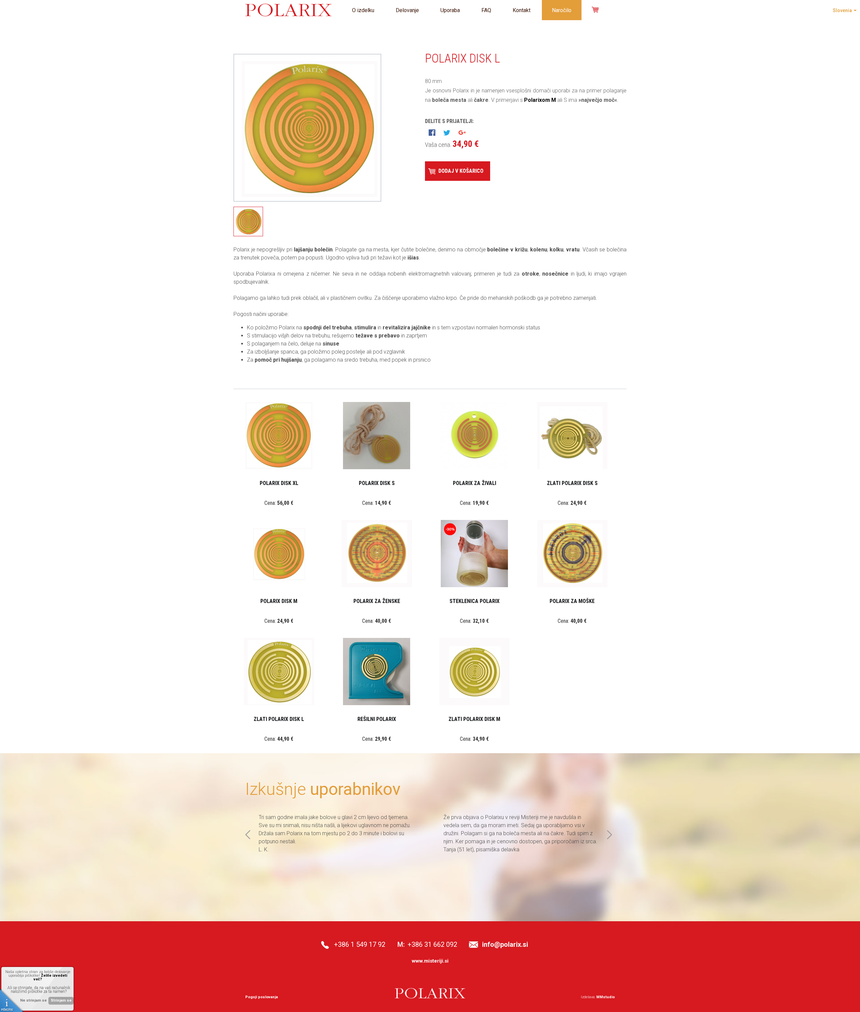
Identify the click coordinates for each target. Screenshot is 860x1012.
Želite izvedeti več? (50, 977)
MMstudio (605, 997)
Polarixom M (540, 100)
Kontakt (521, 10)
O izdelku (363, 10)
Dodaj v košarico (460, 171)
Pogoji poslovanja (261, 997)
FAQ (486, 10)
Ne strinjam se (33, 1000)
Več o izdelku (278, 444)
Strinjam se (61, 1000)
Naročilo (561, 10)
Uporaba (450, 10)
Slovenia (842, 10)
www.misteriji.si (430, 961)
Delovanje (407, 10)
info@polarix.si (505, 944)
